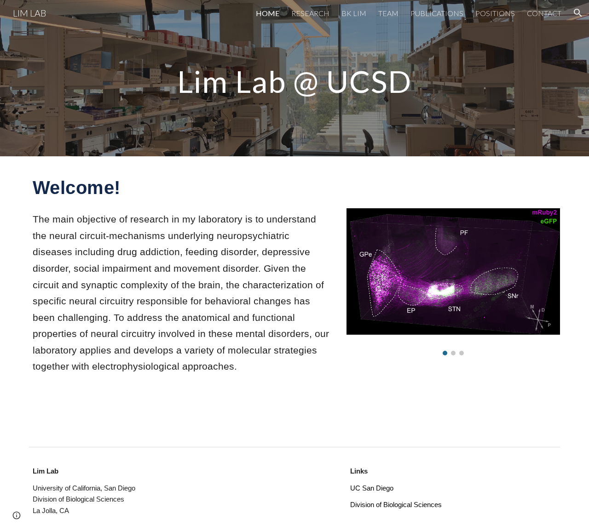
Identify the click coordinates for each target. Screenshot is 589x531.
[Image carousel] (453, 281)
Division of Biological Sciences (396, 504)
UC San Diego (371, 488)
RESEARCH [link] (310, 13)
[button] (578, 13)
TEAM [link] (388, 13)
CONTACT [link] (544, 13)
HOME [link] (267, 13)
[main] (294, 78)
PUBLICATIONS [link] (436, 13)
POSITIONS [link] (495, 13)
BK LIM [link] (353, 13)
